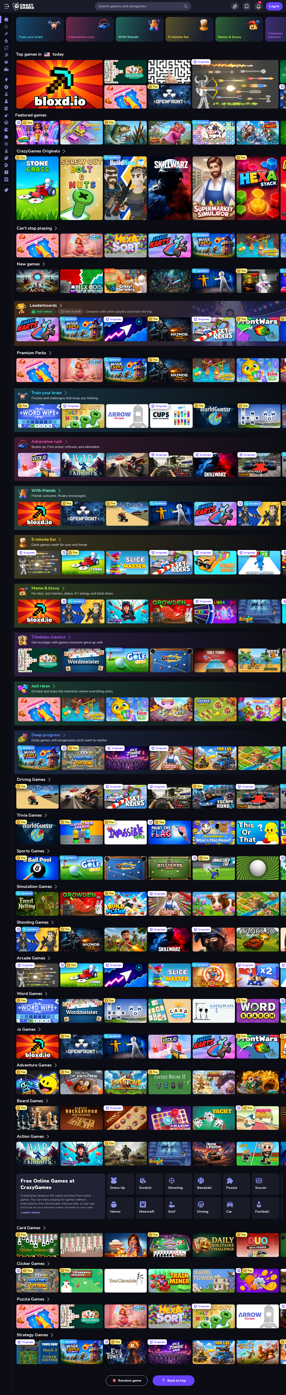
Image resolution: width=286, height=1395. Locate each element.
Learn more (30, 1212)
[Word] (6, 179)
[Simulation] (6, 151)
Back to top (176, 1380)
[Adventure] (6, 87)
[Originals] (6, 55)
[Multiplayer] (6, 62)
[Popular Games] (6, 40)
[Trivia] (6, 172)
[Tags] (6, 190)
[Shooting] (6, 143)
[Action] (6, 79)
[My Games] (246, 6)
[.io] (6, 129)
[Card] (6, 108)
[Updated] (6, 47)
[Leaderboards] (6, 69)
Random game (129, 1380)
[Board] (6, 101)
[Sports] (6, 158)
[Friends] (235, 6)
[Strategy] (6, 165)
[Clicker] (6, 115)
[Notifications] (258, 6)
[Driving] (6, 122)
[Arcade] (6, 94)
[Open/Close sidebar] (7, 6)
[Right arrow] (276, 29)
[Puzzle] (6, 136)
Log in (274, 6)
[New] (6, 33)
